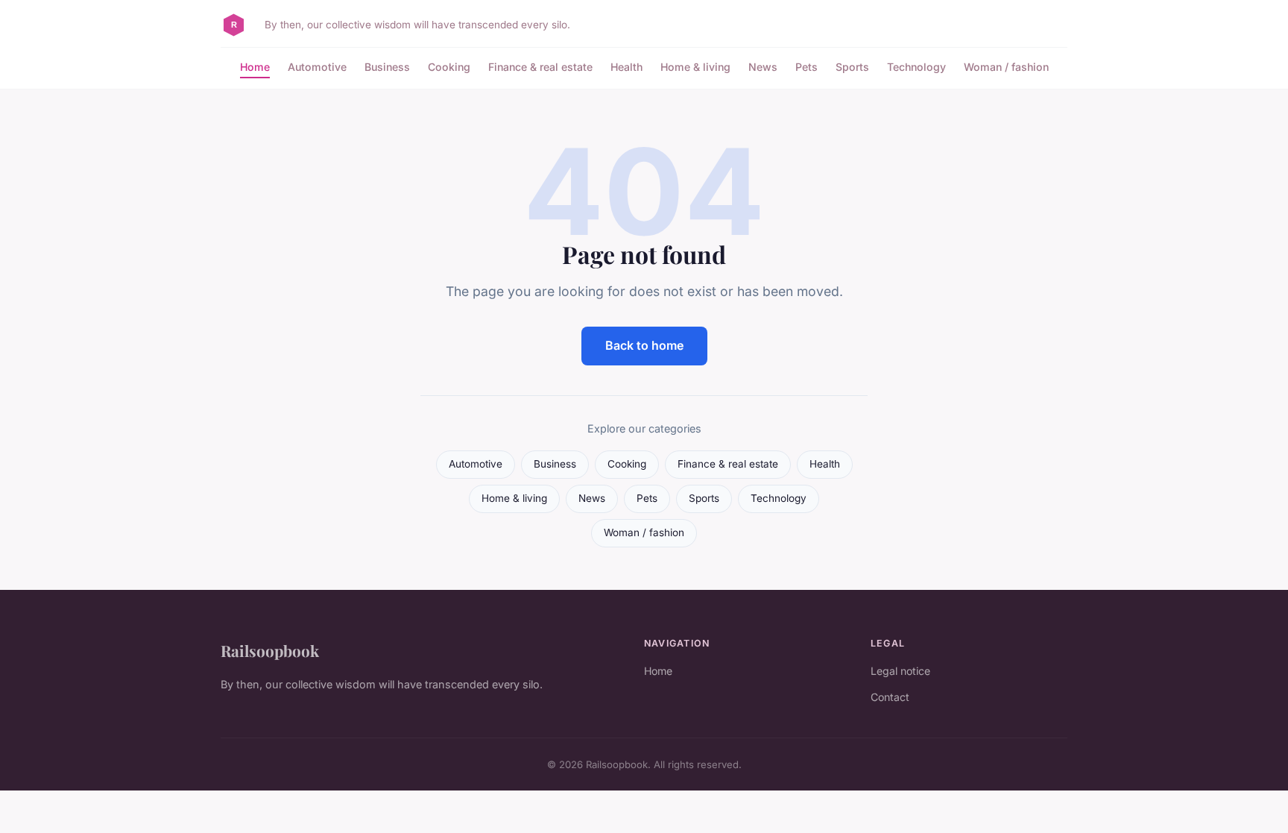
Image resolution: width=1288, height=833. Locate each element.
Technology (916, 66)
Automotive (317, 66)
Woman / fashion (1006, 66)
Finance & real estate (540, 66)
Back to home (644, 345)
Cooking (449, 66)
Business (387, 66)
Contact (890, 697)
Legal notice (900, 670)
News (762, 66)
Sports (852, 66)
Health (626, 66)
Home (255, 66)
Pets (806, 66)
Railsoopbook (270, 650)
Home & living (695, 66)
